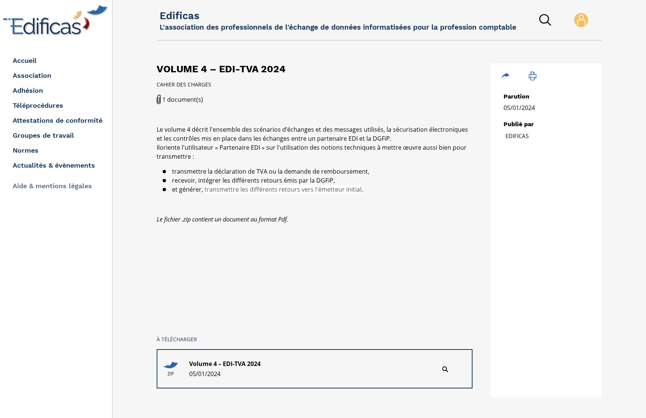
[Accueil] (57, 20)
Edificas (517, 136)
